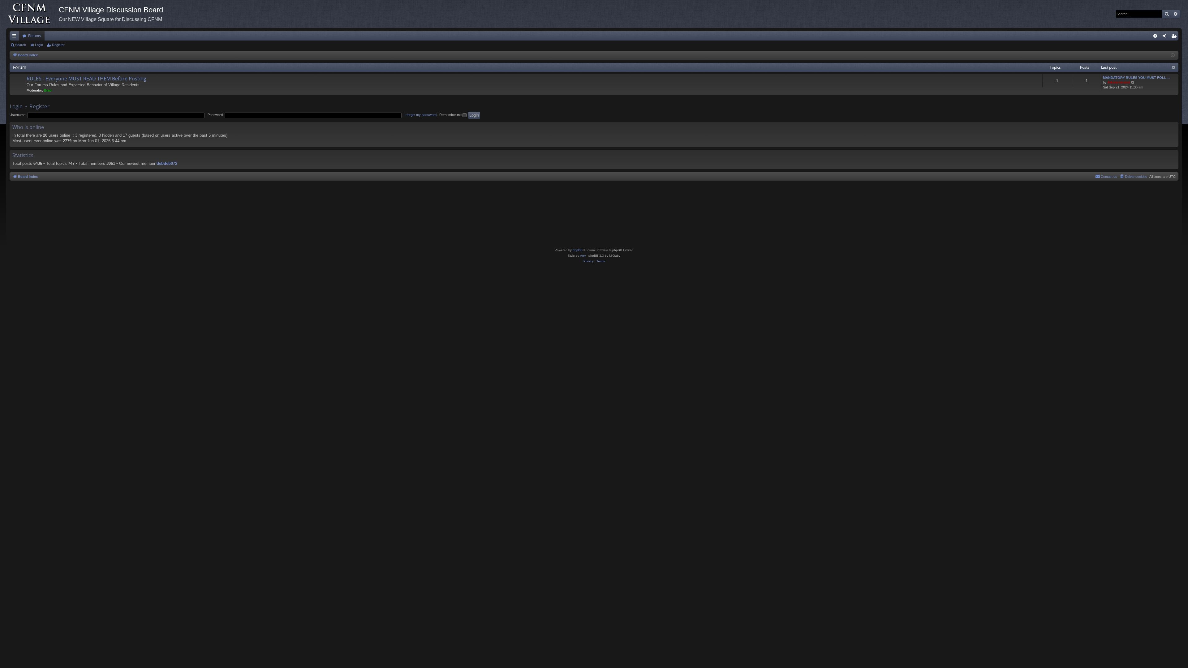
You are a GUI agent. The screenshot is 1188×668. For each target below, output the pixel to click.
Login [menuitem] (1165, 37)
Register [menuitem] (1175, 37)
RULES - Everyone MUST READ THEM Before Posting (86, 78)
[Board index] (32, 14)
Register (58, 45)
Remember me (451, 115)
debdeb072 (167, 163)
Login (39, 45)
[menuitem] (1155, 36)
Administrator (1119, 82)
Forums (34, 36)
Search (20, 45)
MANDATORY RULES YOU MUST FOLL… (1136, 77)
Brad (48, 90)
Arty (583, 255)
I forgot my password (421, 115)
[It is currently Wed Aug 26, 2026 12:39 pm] (1173, 55)
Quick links (15, 37)
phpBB (578, 250)
